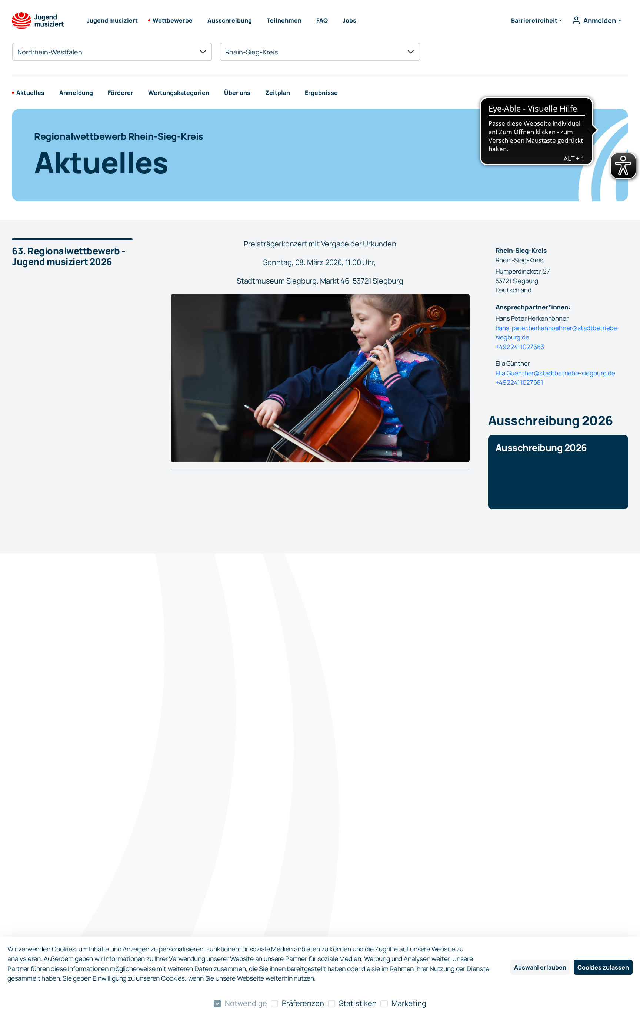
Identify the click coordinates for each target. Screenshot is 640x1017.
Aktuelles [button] (30, 93)
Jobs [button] (349, 20)
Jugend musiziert (112, 20)
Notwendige (246, 1003)
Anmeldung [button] (76, 93)
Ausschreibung (229, 20)
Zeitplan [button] (277, 93)
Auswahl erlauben (540, 967)
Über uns (237, 93)
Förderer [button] (120, 93)
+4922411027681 (520, 382)
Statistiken (358, 1003)
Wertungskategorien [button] (178, 93)
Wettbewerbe (173, 20)
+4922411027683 (520, 346)
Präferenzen (303, 1003)
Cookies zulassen (603, 967)
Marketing (408, 1003)
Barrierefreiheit (534, 20)
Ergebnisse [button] (321, 93)
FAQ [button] (322, 20)
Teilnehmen (284, 20)
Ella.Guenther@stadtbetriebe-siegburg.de (555, 373)
